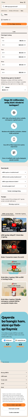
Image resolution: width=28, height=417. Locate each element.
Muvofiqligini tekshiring (15, 24)
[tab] (14, 31)
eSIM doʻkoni (4, 10)
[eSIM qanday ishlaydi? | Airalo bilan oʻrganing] (14, 225)
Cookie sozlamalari (14, 412)
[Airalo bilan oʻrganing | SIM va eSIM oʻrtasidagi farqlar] (14, 267)
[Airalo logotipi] (4, 2)
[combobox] (14, 6)
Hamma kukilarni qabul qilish (14, 405)
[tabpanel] (14, 53)
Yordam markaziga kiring (14, 191)
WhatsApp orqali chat (14, 204)
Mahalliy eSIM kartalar (14, 10)
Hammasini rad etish (14, 408)
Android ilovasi (21, 340)
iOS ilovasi (8, 340)
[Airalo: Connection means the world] (14, 247)
